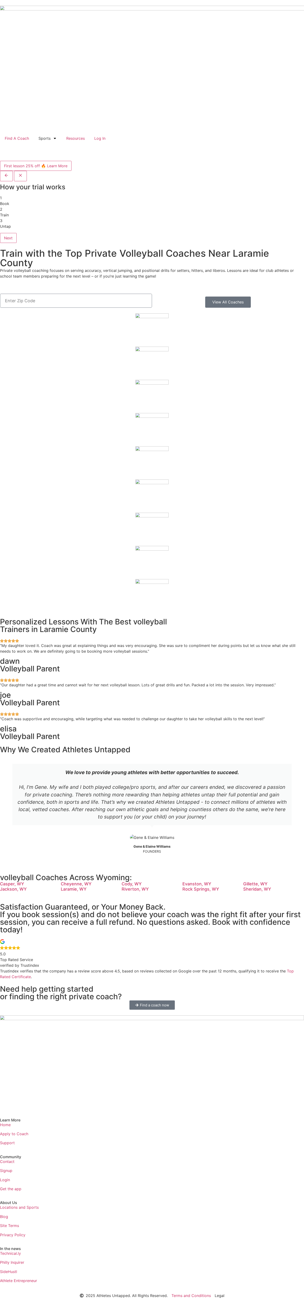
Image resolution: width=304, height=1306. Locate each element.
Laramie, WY (73, 889)
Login (5, 1179)
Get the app (10, 1188)
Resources (75, 138)
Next (8, 238)
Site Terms (9, 1225)
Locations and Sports (19, 1207)
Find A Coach (17, 138)
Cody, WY (132, 883)
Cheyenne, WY (76, 883)
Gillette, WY (255, 883)
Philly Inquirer (12, 1262)
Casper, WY (12, 883)
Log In (99, 138)
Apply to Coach (14, 1133)
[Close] (20, 176)
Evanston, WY (196, 883)
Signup (6, 1170)
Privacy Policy (12, 1234)
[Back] (6, 176)
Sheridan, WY (257, 889)
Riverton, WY (135, 889)
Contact (7, 1161)
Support (7, 1142)
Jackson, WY (13, 889)
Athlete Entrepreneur (18, 1280)
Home (5, 1124)
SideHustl (8, 1271)
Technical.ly (10, 1253)
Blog (4, 1216)
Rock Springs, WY (200, 889)
